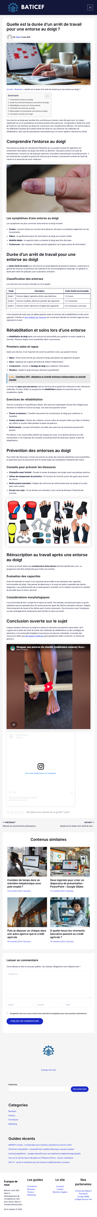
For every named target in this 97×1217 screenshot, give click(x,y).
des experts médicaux (34, 636)
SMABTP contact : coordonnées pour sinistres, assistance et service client (40, 1145)
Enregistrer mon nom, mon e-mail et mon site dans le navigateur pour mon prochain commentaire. (48, 1013)
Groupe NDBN (83, 1196)
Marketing (12, 1124)
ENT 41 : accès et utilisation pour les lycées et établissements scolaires (39, 1162)
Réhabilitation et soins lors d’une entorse (25, 105)
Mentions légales (60, 1192)
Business (27, 891)
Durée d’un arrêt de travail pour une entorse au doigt (29, 102)
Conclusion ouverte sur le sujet (21, 114)
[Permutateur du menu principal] (90, 7)
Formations (13, 1119)
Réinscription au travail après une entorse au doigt (28, 111)
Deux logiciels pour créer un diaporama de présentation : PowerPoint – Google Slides (67, 883)
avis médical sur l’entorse (35, 317)
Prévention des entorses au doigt (22, 108)
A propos (60, 1186)
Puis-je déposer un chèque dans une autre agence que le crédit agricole (26, 934)
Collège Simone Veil (83, 1199)
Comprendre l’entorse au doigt (21, 99)
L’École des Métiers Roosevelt (83, 1192)
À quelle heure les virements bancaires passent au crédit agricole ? (67, 934)
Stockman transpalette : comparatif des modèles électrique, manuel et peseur (41, 1149)
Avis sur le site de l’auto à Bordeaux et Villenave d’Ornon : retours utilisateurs (40, 1158)
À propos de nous (48, 1070)
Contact (60, 1189)
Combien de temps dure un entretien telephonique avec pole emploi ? (24, 883)
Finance (11, 1115)
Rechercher (12, 1084)
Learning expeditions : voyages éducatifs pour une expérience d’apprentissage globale (44, 1153)
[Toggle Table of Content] (46, 96)
